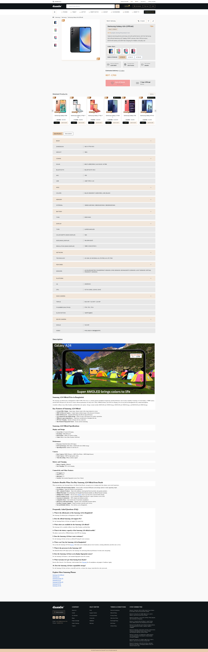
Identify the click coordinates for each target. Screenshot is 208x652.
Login (153, 6)
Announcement (93, 615)
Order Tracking (124, 1)
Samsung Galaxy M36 (61, 115)
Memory (59, 199)
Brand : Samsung (111, 21)
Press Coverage (75, 620)
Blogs (73, 618)
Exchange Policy (114, 620)
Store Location (151, 1)
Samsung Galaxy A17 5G (147, 115)
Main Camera (60, 296)
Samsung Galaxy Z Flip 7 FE (78, 116)
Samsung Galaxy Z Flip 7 (95, 115)
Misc (57, 187)
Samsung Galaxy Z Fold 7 (112, 116)
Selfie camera (61, 319)
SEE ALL (152, 94)
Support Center (93, 612)
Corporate (92, 618)
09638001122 (58, 1)
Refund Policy (113, 612)
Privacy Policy (113, 615)
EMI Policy (112, 623)
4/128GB (122, 57)
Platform (59, 278)
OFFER (127, 6)
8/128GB (138, 57)
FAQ (91, 610)
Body (58, 141)
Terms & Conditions (114, 610)
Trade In (74, 625)
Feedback (92, 620)
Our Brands (74, 615)
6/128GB (130, 57)
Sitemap (92, 623)
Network (59, 252)
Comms (58, 158)
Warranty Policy (114, 618)
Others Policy (113, 625)
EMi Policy (143, 1)
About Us (74, 610)
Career (73, 612)
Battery (59, 211)
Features (59, 264)
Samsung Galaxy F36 (130, 115)
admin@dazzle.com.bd (61, 621)
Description (68, 133)
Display (58, 223)
